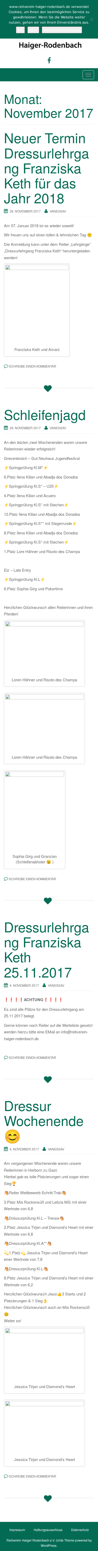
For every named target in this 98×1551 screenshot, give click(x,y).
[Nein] (91, 19)
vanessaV (58, 211)
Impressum (17, 1529)
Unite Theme (65, 1540)
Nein (33, 30)
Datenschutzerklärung (62, 30)
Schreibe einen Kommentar (32, 366)
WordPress (48, 1545)
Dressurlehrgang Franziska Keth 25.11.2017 (46, 949)
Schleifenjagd (45, 414)
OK (20, 30)
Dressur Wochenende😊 (44, 1120)
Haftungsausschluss (48, 1529)
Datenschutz (80, 1529)
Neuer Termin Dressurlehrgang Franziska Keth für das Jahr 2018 (46, 167)
